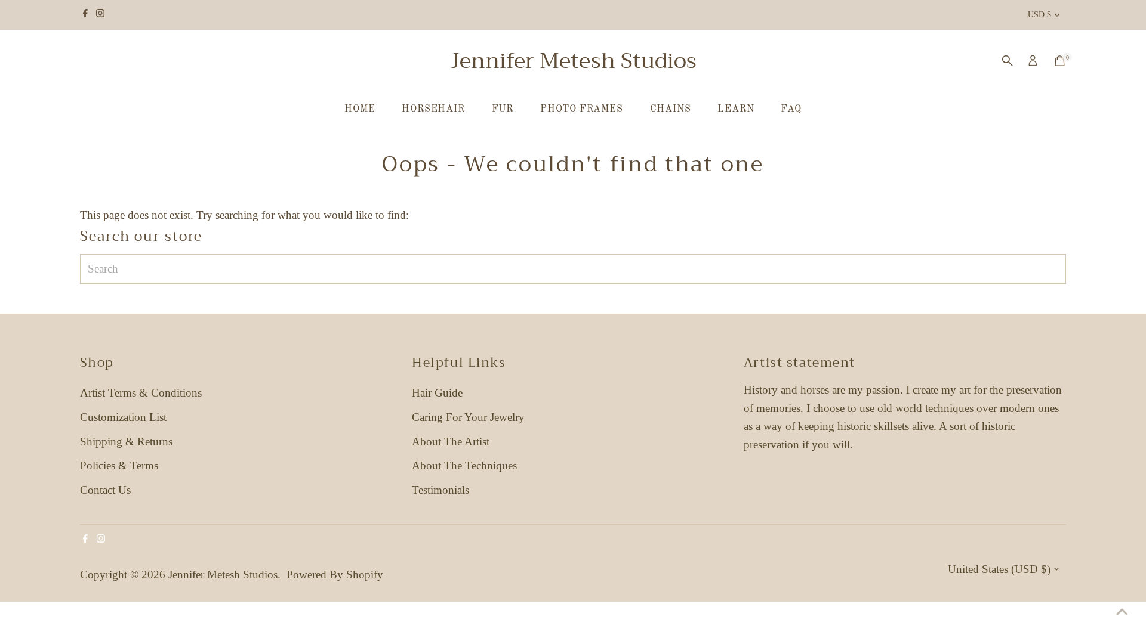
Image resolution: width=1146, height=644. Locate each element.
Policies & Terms (119, 465)
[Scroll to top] (1122, 611)
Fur (502, 109)
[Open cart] (1059, 60)
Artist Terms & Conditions (141, 392)
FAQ (791, 109)
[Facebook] (85, 15)
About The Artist (450, 441)
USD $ (1039, 14)
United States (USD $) (999, 569)
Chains (670, 109)
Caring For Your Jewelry (468, 417)
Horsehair (433, 109)
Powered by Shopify (334, 574)
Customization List (123, 417)
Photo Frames (581, 109)
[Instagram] (100, 15)
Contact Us (105, 490)
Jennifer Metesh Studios (573, 60)
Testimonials (440, 490)
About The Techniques (464, 465)
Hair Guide (437, 392)
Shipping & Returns (126, 441)
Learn (735, 109)
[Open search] (1007, 60)
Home (359, 109)
